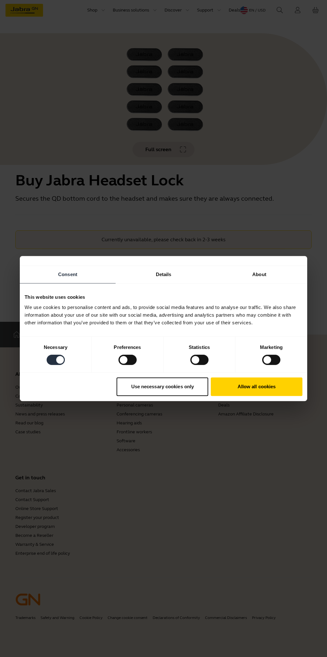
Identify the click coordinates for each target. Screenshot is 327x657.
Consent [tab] (67, 274)
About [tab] (259, 274)
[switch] (127, 360)
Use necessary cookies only (162, 386)
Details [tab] (163, 274)
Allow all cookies (257, 386)
